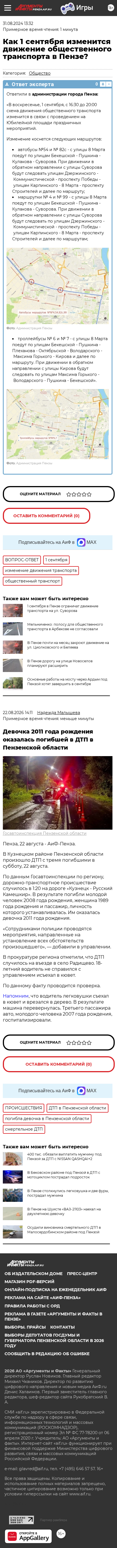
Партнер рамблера (53, 1520)
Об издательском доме (33, 1273)
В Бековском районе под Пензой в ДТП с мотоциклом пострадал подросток (63, 1174)
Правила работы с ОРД (32, 1306)
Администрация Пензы (34, 328)
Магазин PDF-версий (30, 1281)
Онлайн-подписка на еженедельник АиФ (55, 1289)
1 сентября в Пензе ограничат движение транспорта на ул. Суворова (62, 608)
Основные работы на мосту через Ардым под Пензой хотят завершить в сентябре (67, 681)
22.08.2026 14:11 (18, 712)
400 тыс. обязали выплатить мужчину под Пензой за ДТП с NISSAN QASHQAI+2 (64, 1156)
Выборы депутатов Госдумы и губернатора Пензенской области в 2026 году (54, 1340)
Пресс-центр (82, 1273)
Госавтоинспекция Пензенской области (45, 833)
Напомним (16, 996)
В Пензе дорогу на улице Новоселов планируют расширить (60, 663)
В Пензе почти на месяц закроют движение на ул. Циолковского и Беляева (68, 645)
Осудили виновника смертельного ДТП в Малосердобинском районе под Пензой (64, 1229)
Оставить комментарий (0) (46, 515)
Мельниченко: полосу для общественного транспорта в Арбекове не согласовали (65, 626)
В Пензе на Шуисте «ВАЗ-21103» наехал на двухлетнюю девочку (64, 1211)
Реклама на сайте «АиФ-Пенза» (43, 1297)
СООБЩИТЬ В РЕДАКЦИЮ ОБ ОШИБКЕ (47, 1353)
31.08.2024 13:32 (18, 23)
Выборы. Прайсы (25, 1327)
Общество (40, 73)
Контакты (62, 1327)
